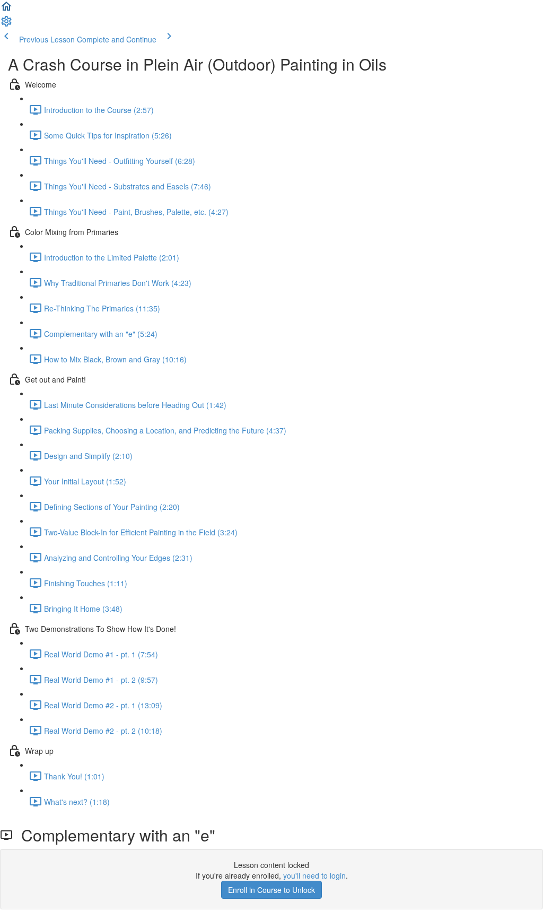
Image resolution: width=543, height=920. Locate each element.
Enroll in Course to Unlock (271, 889)
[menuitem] (6, 24)
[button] (6, 9)
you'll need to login (314, 875)
